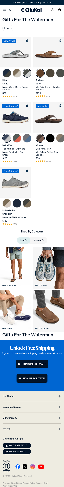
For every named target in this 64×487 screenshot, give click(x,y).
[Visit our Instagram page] (32, 466)
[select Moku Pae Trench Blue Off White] (6, 138)
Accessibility (41, 483)
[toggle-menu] (59, 396)
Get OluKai (32, 397)
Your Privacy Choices (11, 486)
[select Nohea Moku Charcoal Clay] (27, 203)
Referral (32, 429)
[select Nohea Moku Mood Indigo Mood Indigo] (17, 203)
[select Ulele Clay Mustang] (17, 73)
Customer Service (32, 407)
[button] (7, 28)
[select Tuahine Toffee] (40, 73)
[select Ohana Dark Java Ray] (40, 138)
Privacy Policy (29, 483)
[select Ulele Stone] (27, 73)
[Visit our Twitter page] (25, 466)
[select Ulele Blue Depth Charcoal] (6, 73)
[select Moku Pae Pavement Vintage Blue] (27, 138)
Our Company (32, 418)
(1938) (15, 161)
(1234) (48, 96)
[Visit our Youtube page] (17, 466)
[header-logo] (31, 10)
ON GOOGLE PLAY (17, 451)
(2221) (15, 224)
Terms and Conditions (12, 483)
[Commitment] (6, 466)
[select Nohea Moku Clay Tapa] (6, 203)
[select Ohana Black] (50, 138)
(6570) (48, 161)
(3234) (15, 96)
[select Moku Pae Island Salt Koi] (17, 138)
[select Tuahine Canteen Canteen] (50, 73)
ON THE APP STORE (18, 445)
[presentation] (7, 445)
